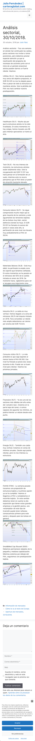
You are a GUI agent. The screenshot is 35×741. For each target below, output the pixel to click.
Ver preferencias (17, 734)
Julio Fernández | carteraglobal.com (14, 5)
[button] (32, 701)
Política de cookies (13, 738)
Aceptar (17, 723)
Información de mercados (15, 606)
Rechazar (17, 728)
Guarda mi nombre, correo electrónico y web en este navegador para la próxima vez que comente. (17, 676)
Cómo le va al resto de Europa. (18, 609)
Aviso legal (24, 738)
